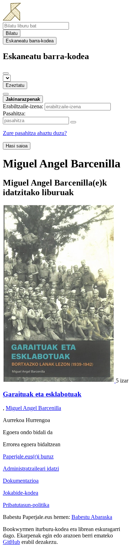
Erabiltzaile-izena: (23, 106)
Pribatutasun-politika (26, 505)
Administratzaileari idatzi (31, 469)
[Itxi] (6, 73)
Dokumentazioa (21, 481)
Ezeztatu (15, 85)
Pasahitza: (14, 113)
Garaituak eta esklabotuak (42, 394)
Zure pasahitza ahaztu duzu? (35, 133)
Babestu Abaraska (91, 517)
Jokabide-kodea (20, 493)
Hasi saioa (17, 146)
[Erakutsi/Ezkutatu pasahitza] (73, 122)
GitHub (11, 542)
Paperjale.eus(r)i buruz (28, 456)
